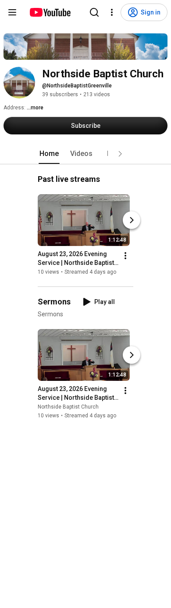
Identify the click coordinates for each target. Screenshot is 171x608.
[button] (120, 153)
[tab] (49, 153)
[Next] (131, 220)
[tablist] (85, 153)
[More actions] (125, 255)
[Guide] (12, 12)
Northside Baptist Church (68, 407)
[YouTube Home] (50, 12)
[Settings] (112, 12)
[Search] (94, 12)
